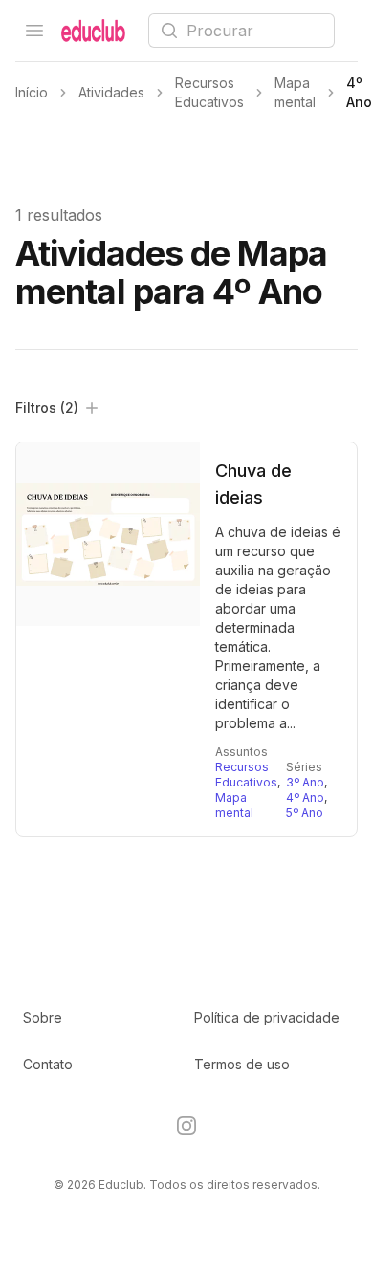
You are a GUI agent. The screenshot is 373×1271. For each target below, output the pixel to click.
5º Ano (304, 813)
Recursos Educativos (246, 774)
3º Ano (305, 782)
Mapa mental (234, 805)
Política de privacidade (267, 1017)
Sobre (42, 1017)
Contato (48, 1064)
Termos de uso (242, 1064)
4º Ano (305, 797)
